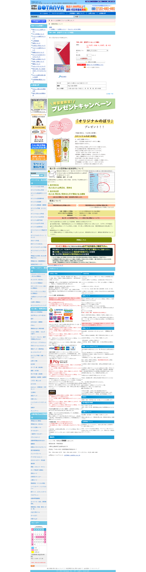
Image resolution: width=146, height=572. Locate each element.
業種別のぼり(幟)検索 (37, 328)
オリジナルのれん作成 (37, 190)
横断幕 (33, 444)
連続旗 (33, 463)
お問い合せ (92, 13)
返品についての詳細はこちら (95, 64)
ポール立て (34, 515)
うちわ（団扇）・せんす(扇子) (38, 333)
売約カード (34, 473)
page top (110, 93)
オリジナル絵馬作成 (36, 226)
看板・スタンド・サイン (38, 467)
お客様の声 (102, 13)
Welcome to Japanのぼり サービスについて (39, 70)
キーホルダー (35, 430)
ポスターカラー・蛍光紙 (38, 460)
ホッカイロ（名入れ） (37, 279)
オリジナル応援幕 (36, 201)
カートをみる (44, 13)
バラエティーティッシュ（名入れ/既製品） (38, 275)
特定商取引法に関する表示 (74, 568)
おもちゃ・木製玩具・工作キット (38, 388)
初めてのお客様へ (37, 26)
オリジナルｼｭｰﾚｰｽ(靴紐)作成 (39, 231)
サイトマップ (95, 568)
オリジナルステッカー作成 (38, 247)
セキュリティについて (39, 66)
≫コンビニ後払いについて (55, 265)
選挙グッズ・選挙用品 (37, 349)
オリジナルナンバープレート (38, 251)
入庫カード (34, 480)
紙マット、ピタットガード (38, 492)
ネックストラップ (36, 352)
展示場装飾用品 (35, 450)
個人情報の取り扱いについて (55, 568)
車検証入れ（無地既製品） (38, 261)
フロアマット (35, 495)
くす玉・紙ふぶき (36, 380)
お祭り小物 (34, 361)
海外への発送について (39, 59)
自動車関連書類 (35, 498)
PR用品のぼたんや (36, 2)
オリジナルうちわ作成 (37, 217)
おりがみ (33, 384)
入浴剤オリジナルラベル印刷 (38, 297)
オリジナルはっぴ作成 (37, 213)
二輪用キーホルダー (36, 434)
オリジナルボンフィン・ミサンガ (38, 236)
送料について (36, 43)
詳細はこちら (81, 240)
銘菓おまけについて (38, 52)
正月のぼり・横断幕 (36, 322)
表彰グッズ (34, 395)
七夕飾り (33, 392)
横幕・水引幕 (35, 370)
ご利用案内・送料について (76, 13)
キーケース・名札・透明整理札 (38, 502)
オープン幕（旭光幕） (37, 367)
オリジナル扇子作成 (36, 220)
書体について (36, 64)
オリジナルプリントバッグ (38, 305)
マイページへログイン (58, 13)
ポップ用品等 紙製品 (37, 470)
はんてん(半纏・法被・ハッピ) (38, 356)
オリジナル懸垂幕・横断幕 (38, 205)
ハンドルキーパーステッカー (38, 403)
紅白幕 (33, 364)
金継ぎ (33, 407)
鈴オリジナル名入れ (36, 244)
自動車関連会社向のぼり (38, 440)
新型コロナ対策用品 (36, 312)
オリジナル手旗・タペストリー (38, 209)
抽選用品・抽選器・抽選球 (38, 377)
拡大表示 (63, 76)
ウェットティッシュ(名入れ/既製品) (38, 292)
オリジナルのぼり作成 (37, 186)
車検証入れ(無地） (36, 421)
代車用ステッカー (36, 476)
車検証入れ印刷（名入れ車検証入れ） (38, 256)
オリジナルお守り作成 (37, 223)
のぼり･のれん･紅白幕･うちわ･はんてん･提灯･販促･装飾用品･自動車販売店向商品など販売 (53, 3)
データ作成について (38, 34)
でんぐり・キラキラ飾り (74, 29)
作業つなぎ (34, 519)
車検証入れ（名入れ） (37, 424)
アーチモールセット (36, 457)
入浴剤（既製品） (36, 302)
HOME (50, 27)
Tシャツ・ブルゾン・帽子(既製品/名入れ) (38, 338)
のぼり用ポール (35, 512)
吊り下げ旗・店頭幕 (36, 374)
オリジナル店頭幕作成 (37, 198)
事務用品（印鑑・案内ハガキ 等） (38, 508)
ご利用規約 (36, 41)
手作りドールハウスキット (38, 345)
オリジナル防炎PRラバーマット (39, 194)
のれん (33, 325)
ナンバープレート (36, 453)
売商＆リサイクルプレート (38, 447)
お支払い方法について (39, 45)
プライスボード (35, 437)
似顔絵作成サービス (36, 264)
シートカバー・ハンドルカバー (38, 487)
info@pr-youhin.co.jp (72, 455)
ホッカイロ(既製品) (37, 283)
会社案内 (86, 568)
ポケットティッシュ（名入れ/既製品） (38, 287)
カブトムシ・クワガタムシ (38, 342)
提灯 (32, 318)
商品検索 (34, 16)
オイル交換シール (36, 427)
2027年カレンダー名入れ (38, 315)
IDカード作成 (35, 240)
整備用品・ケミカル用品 (38, 483)
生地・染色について (38, 61)
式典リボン (34, 399)
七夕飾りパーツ (61, 29)
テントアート (35, 411)
